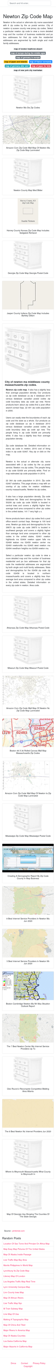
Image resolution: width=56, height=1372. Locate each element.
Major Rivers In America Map (16, 1330)
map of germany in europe (28, 57)
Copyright (28, 1366)
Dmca (13, 1363)
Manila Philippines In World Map (18, 1265)
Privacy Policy (39, 1363)
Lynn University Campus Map (16, 1286)
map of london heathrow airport (28, 48)
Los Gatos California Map (15, 1341)
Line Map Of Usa (11, 1314)
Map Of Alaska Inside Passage (17, 1254)
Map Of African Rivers (13, 1297)
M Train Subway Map (13, 1308)
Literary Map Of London (14, 1276)
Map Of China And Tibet (14, 1324)
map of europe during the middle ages (28, 53)
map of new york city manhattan (28, 70)
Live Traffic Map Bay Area (15, 1259)
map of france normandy (41, 61)
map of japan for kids (41, 66)
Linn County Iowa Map (13, 1292)
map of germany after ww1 (17, 66)
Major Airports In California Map (17, 1346)
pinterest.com (18, 1230)
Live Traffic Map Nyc (12, 1303)
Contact (24, 1363)
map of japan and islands (15, 61)
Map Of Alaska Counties (14, 1335)
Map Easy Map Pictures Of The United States (24, 1249)
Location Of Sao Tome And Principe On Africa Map (26, 1243)
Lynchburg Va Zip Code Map (16, 1270)
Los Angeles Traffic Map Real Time (19, 1281)
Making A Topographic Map (15, 1319)
